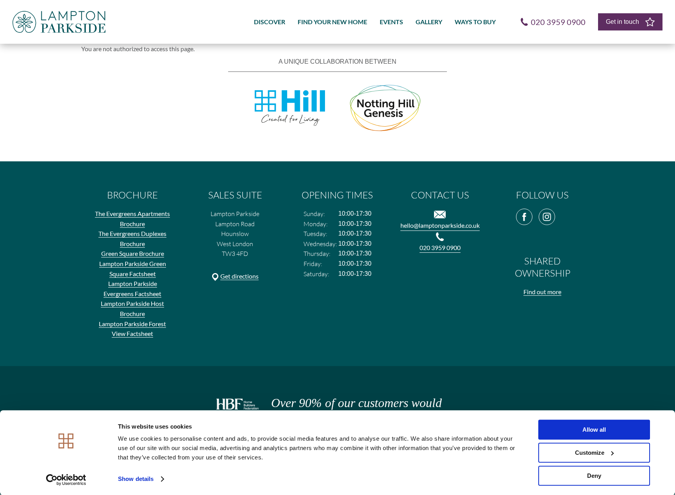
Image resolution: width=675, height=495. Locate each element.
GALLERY (429, 21)
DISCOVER (269, 21)
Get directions (239, 276)
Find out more (542, 291)
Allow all (594, 429)
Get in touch (622, 21)
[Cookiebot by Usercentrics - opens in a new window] (66, 480)
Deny (594, 475)
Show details (136, 479)
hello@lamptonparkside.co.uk (440, 225)
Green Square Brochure (132, 253)
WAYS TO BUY (475, 21)
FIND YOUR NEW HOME (332, 21)
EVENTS (391, 21)
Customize (589, 452)
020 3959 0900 (440, 247)
